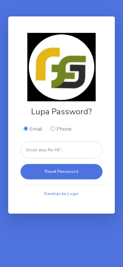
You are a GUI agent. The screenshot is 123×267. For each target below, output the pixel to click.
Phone (63, 129)
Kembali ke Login (61, 194)
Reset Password (61, 171)
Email (35, 129)
